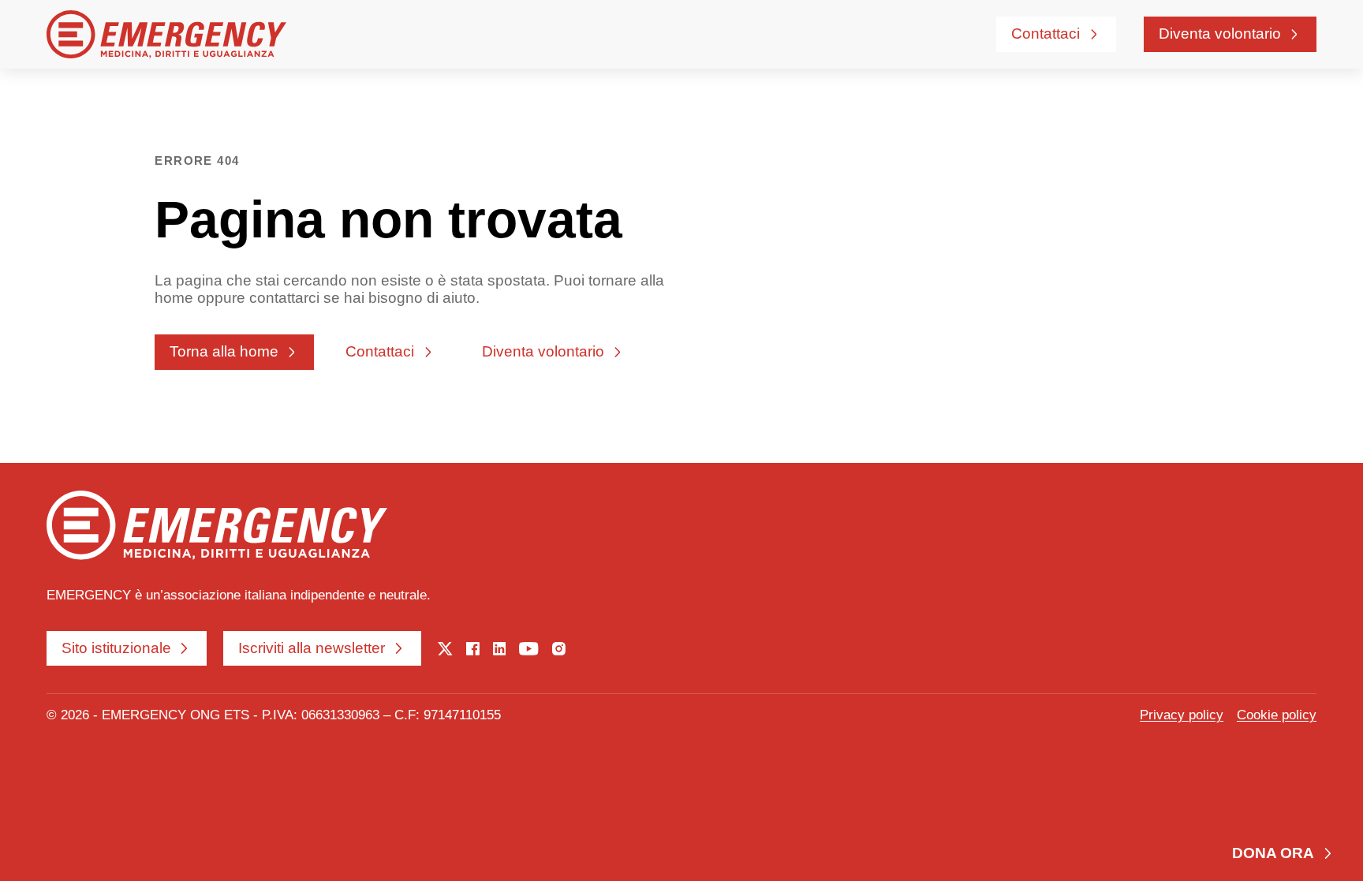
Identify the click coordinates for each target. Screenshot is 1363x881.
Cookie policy (1276, 714)
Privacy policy (1181, 714)
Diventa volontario (1220, 33)
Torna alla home (224, 351)
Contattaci (1045, 33)
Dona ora (1273, 853)
